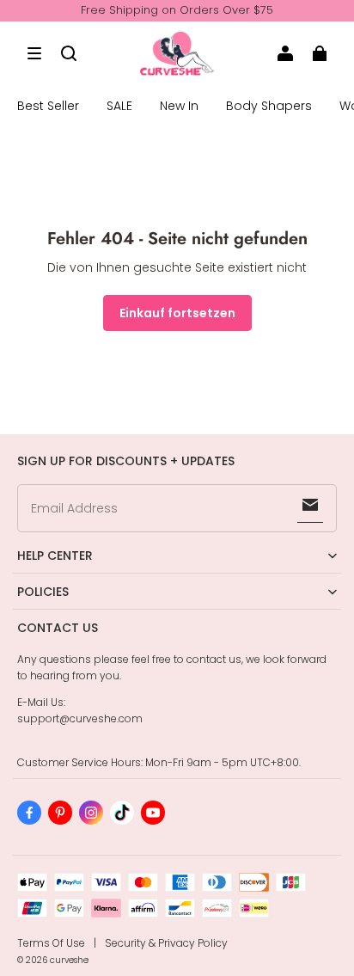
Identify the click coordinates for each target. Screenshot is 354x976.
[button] (34, 53)
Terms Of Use (51, 943)
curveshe (69, 960)
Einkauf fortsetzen (177, 313)
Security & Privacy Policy (166, 943)
